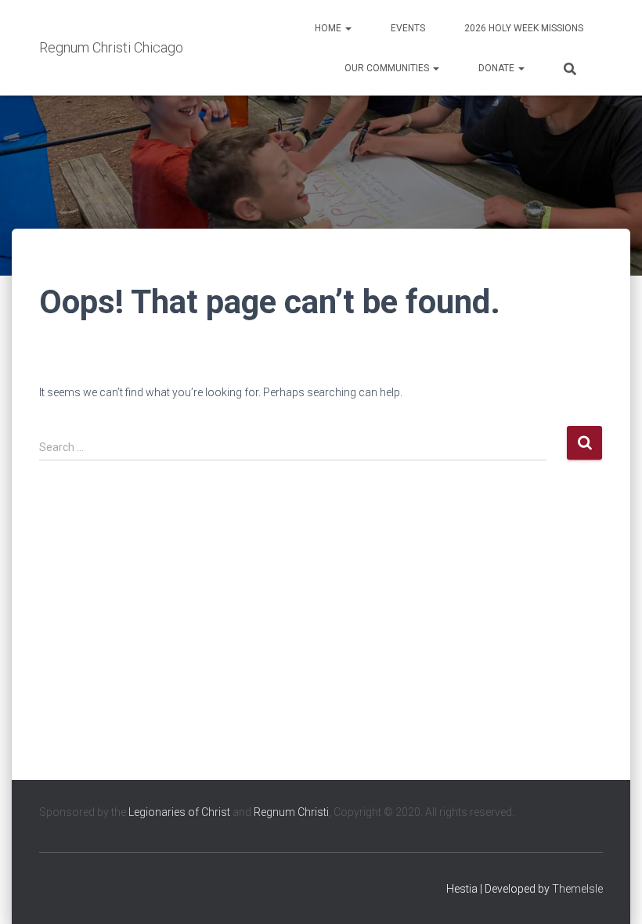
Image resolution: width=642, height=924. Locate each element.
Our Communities (387, 68)
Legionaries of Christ (179, 812)
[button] (348, 28)
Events (408, 28)
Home (329, 28)
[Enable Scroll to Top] (611, 892)
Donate (497, 68)
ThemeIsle (577, 888)
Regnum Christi (291, 812)
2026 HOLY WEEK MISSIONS (523, 28)
